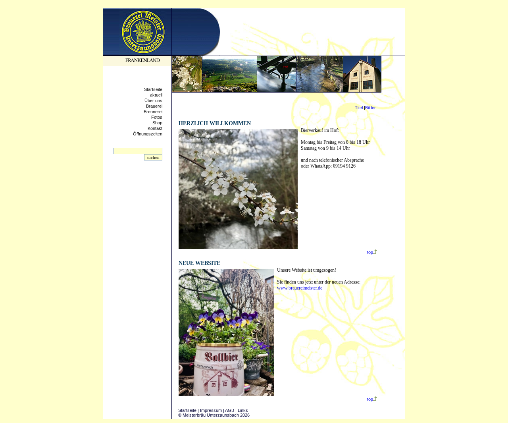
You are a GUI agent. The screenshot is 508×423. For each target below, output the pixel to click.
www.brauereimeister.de (299, 288)
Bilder (370, 107)
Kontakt (155, 128)
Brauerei (154, 106)
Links (243, 410)
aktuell (156, 95)
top (370, 252)
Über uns (153, 100)
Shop (157, 122)
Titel (359, 107)
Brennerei (153, 111)
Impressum (211, 410)
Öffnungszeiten (147, 133)
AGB (229, 410)
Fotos (156, 117)
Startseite (153, 89)
